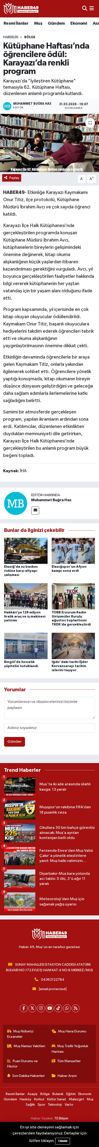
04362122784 (52, 979)
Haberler (10, 37)
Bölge (29, 37)
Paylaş (14, 178)
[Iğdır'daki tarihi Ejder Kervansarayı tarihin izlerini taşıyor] (73, 646)
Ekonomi (78, 23)
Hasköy (25, 1099)
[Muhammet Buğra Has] (15, 503)
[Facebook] (24, 1008)
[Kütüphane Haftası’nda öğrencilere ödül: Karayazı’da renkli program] (49, 143)
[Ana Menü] (91, 9)
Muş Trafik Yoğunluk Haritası (70, 1048)
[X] (32, 1008)
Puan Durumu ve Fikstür (22, 1063)
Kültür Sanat (56, 1099)
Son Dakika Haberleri (28, 1076)
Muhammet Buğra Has (51, 500)
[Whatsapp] (67, 1008)
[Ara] (84, 9)
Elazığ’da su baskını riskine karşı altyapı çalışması (21, 571)
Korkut (39, 1099)
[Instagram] (41, 1008)
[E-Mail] (35, 511)
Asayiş (32, 1094)
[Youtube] (50, 1008)
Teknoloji (55, 1104)
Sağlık (30, 1104)
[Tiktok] (58, 1008)
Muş (38, 23)
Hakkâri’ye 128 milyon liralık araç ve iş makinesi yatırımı (24, 616)
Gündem (56, 23)
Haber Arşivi (67, 1076)
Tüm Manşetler (69, 1061)
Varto (69, 1104)
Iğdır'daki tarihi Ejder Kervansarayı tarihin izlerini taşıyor (70, 666)
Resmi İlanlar (16, 23)
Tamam (62, 1141)
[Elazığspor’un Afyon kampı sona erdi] (73, 551)
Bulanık (57, 1094)
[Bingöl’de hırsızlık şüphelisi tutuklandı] (26, 646)
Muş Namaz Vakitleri (29, 1046)
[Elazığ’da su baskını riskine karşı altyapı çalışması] (26, 551)
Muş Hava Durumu (72, 1031)
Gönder (14, 742)
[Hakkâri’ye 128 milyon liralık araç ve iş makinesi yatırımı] (26, 596)
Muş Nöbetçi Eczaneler (20, 1033)
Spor (41, 1104)
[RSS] (76, 1008)
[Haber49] (21, 8)
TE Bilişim (61, 1118)
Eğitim (71, 1094)
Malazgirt (76, 1099)
